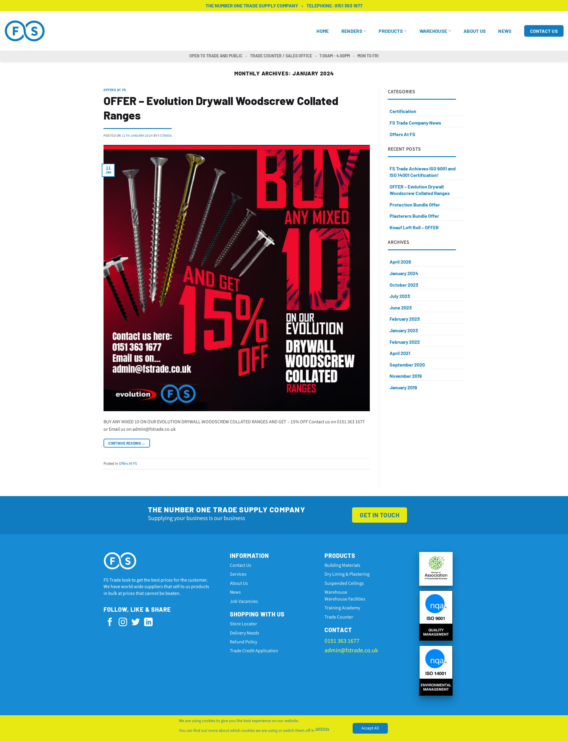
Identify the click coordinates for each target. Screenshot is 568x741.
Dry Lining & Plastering (347, 574)
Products (391, 31)
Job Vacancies (244, 601)
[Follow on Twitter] (135, 622)
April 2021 (400, 353)
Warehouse (433, 31)
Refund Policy (243, 642)
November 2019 (406, 376)
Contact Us (240, 565)
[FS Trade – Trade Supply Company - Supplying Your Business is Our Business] (26, 31)
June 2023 (401, 307)
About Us (475, 31)
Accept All (370, 728)
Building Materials (342, 565)
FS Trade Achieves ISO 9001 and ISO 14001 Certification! (423, 172)
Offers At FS (115, 90)
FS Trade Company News (415, 122)
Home (323, 31)
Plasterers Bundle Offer (414, 216)
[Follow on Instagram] (123, 622)
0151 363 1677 (348, 5)
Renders (351, 31)
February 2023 (405, 319)
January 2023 (404, 330)
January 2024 (404, 273)
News (504, 31)
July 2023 (400, 296)
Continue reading (126, 443)
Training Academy (342, 608)
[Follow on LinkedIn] (148, 622)
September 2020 (407, 364)
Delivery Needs (244, 633)
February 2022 (405, 342)
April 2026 (400, 261)
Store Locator (243, 624)
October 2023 (404, 285)
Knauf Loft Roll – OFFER (414, 227)
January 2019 (403, 387)
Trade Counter (339, 617)
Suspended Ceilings (344, 583)
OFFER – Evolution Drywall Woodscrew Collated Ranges (420, 190)
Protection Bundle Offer (415, 204)
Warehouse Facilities (345, 599)
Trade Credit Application (254, 651)
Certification (403, 111)
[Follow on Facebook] (110, 622)
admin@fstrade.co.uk (351, 650)
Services (238, 574)
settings (322, 729)
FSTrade (165, 135)
